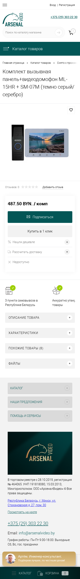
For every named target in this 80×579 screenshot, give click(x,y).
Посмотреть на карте (22, 512)
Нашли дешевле (24, 242)
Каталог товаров (27, 49)
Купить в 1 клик (40, 231)
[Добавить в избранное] (71, 110)
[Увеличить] (40, 143)
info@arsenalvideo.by (37, 533)
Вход (53, 5)
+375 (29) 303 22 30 (64, 17)
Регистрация (67, 5)
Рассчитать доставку (27, 252)
